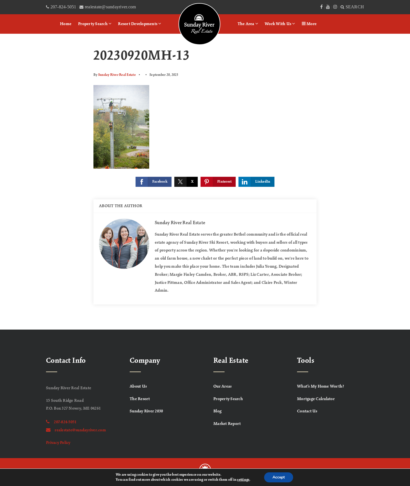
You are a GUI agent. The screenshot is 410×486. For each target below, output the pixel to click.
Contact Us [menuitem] (307, 411)
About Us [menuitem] (138, 386)
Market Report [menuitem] (227, 424)
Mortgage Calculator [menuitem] (316, 399)
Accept (278, 477)
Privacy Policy (58, 443)
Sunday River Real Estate (117, 75)
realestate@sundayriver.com (80, 430)
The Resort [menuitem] (140, 399)
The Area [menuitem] (246, 24)
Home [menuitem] (65, 24)
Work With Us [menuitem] (278, 24)
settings (243, 480)
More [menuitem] (311, 24)
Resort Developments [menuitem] (138, 24)
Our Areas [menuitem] (222, 386)
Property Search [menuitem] (93, 24)
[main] (205, 182)
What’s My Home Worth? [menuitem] (320, 386)
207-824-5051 (65, 422)
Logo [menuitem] (185, 10)
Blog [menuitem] (217, 411)
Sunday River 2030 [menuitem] (146, 411)
